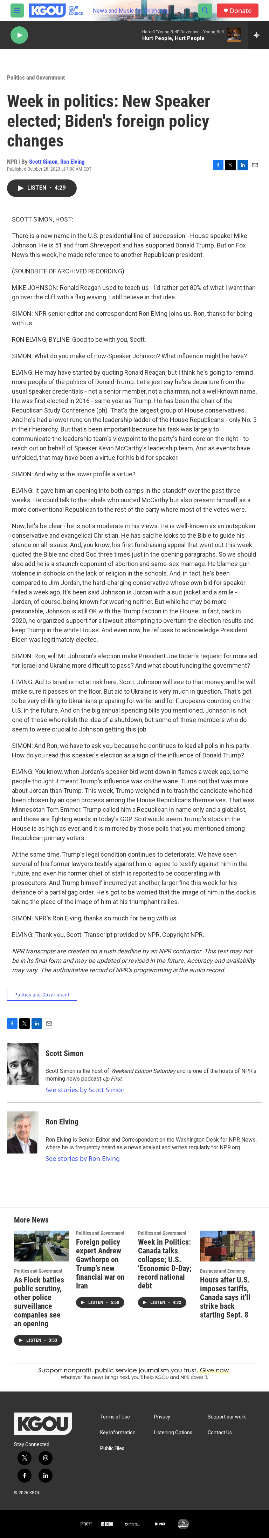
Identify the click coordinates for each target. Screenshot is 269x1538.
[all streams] (258, 35)
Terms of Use (115, 1417)
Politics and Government (36, 77)
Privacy (162, 1417)
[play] (19, 35)
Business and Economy (222, 1271)
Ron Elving (72, 161)
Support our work (227, 1417)
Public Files (112, 1448)
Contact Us (220, 1432)
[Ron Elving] (23, 1132)
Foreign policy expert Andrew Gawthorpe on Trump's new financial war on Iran (100, 1264)
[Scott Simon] (23, 1064)
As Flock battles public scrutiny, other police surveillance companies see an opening (39, 1301)
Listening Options (173, 1432)
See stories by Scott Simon (85, 1090)
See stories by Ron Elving (83, 1158)
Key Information (118, 1432)
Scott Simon (43, 161)
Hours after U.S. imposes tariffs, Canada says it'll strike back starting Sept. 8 (225, 1297)
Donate (240, 10)
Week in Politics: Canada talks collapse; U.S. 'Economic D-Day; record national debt (165, 1264)
